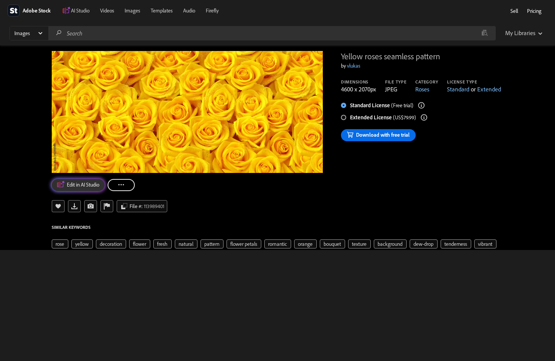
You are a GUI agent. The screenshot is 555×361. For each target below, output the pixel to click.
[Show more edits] (121, 185)
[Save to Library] (58, 206)
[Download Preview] (74, 206)
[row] (60, 243)
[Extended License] (424, 117)
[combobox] (272, 33)
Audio (189, 10)
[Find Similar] (90, 206)
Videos (107, 10)
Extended (489, 89)
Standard (458, 89)
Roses (422, 89)
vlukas (353, 65)
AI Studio (80, 10)
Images (132, 10)
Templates (162, 10)
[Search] (59, 33)
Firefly (212, 10)
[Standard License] (421, 105)
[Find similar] (484, 33)
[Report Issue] (106, 206)
